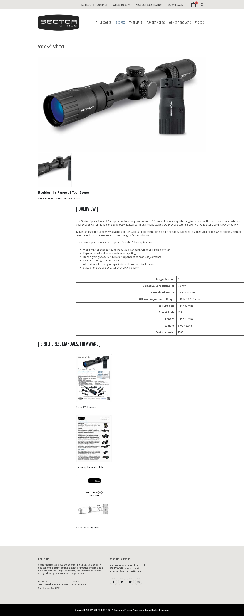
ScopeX (120, 22)
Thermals (135, 22)
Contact (102, 4)
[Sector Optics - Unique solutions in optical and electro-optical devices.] (58, 22)
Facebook (113, 581)
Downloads (175, 4)
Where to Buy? (121, 4)
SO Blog (86, 4)
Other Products (180, 22)
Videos (199, 22)
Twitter (121, 581)
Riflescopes (103, 22)
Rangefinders (156, 22)
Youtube (130, 581)
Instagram (138, 581)
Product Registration (149, 4)
